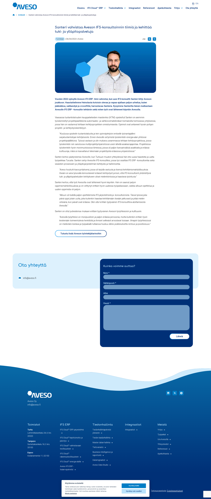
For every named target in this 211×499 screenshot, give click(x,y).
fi (193, 3)
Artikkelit (21, 15)
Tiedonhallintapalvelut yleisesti (102, 431)
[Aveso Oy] (25, 6)
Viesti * (107, 303)
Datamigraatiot (99, 460)
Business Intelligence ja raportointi (103, 453)
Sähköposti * (109, 283)
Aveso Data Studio (100, 465)
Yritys (177, 8)
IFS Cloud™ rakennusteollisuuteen (69, 455)
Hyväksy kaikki (134, 486)
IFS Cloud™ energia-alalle (70, 461)
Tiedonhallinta (116, 8)
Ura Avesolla (163, 439)
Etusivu (81, 8)
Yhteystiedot (163, 444)
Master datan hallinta (101, 442)
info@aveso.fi (29, 278)
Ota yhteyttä (192, 8)
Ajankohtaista (164, 8)
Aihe (105, 293)
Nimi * (106, 273)
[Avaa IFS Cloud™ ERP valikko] (104, 8)
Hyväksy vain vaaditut (134, 491)
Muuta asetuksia (71, 493)
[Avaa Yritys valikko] (181, 8)
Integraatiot (134, 8)
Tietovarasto (98, 447)
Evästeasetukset (175, 490)
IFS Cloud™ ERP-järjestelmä (72, 429)
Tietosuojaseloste (158, 491)
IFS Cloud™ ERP (95, 8)
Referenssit (149, 8)
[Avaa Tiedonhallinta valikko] (124, 8)
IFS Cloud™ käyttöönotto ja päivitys (71, 439)
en (197, 3)
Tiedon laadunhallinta (101, 438)
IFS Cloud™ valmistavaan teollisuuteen (70, 447)
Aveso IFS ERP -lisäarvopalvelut (67, 468)
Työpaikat (162, 434)
